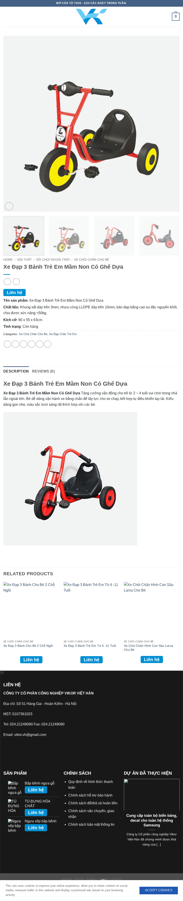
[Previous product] (16, 281)
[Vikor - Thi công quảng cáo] (91, 17)
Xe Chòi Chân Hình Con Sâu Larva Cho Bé (148, 648)
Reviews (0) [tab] (43, 371)
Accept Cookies (158, 890)
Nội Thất (24, 259)
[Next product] (7, 281)
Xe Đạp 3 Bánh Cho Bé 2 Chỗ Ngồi (28, 645)
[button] (6, 16)
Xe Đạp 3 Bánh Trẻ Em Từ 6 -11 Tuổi (90, 645)
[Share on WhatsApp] (7, 344)
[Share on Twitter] (23, 344)
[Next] (170, 123)
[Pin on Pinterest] (39, 344)
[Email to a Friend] (31, 344)
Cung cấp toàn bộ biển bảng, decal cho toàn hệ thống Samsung (151, 820)
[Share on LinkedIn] (47, 344)
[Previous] (12, 123)
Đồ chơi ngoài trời (53, 259)
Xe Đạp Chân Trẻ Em (63, 334)
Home (8, 259)
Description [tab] (16, 371)
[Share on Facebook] (15, 344)
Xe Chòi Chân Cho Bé (91, 259)
